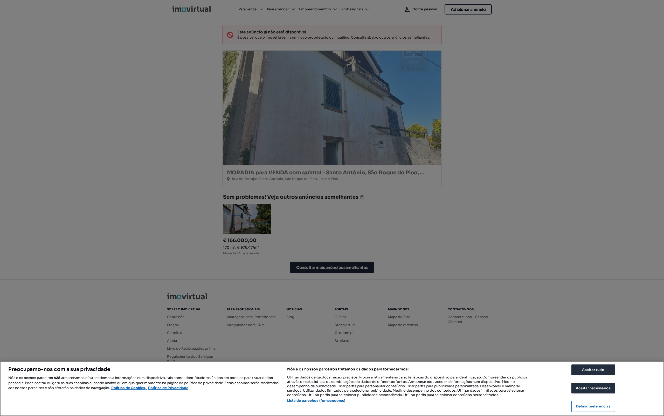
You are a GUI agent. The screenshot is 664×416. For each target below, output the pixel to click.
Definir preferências (593, 406)
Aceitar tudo (593, 370)
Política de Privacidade (168, 388)
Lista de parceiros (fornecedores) (316, 400)
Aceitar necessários (593, 388)
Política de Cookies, (129, 388)
